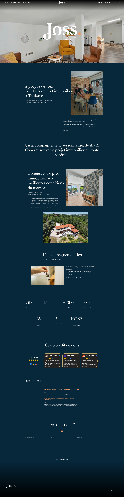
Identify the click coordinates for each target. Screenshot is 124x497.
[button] (98, 361)
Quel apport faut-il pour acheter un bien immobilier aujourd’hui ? (59, 399)
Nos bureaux (108, 3)
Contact (117, 3)
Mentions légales (104, 490)
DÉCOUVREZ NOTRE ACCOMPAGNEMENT (41, 208)
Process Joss (26, 3)
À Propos (51, 485)
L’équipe (99, 3)
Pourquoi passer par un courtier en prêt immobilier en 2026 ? (62, 390)
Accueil (6, 3)
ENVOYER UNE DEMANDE (62, 459)
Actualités (96, 485)
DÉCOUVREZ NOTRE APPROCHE (73, 277)
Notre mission (15, 3)
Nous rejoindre (106, 485)
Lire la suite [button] (47, 366)
